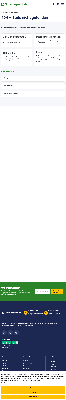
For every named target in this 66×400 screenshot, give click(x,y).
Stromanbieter (27, 357)
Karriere (4, 366)
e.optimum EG (27, 368)
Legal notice (5, 383)
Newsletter (5, 368)
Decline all (33, 392)
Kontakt (4, 363)
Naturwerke (26, 366)
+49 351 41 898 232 (54, 314)
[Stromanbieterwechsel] (33, 94)
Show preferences (33, 397)
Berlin (52, 364)
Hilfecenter (8, 57)
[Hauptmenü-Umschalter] (62, 4)
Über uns (4, 360)
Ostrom (25, 360)
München (53, 366)
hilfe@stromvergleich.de (35, 314)
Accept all (33, 388)
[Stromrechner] (33, 86)
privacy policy (37, 380)
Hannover (54, 369)
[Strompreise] (33, 78)
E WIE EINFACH (27, 363)
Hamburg (53, 361)
